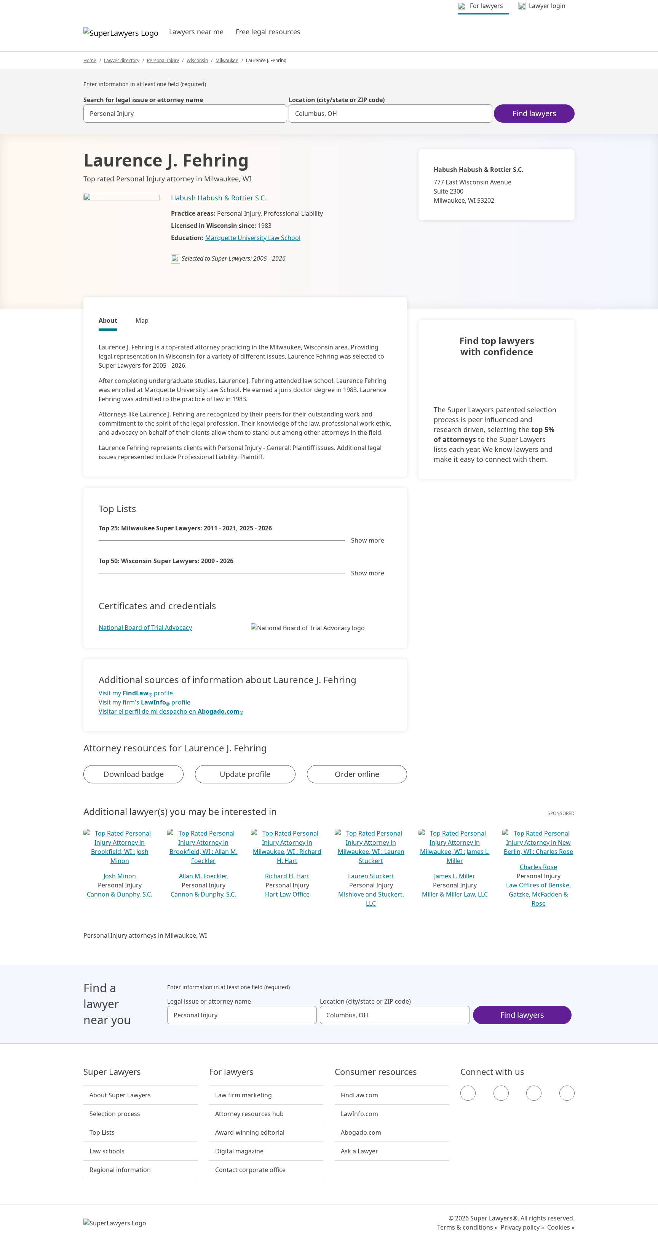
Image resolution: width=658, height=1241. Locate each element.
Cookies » (561, 1227)
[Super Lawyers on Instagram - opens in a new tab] (501, 1093)
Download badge (134, 774)
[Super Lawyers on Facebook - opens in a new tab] (468, 1093)
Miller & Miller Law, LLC (455, 894)
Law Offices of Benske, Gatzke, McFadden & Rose (538, 894)
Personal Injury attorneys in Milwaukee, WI (145, 935)
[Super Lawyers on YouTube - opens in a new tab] (533, 1093)
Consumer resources (376, 1071)
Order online (357, 774)
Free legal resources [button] (268, 31)
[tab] (108, 321)
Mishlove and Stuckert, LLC (371, 899)
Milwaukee (227, 60)
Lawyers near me (196, 31)
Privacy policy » (522, 1227)
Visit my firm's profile (144, 702)
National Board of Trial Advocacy (145, 627)
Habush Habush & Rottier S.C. (219, 197)
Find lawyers (534, 113)
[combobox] (185, 113)
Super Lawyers (112, 1071)
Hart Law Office (287, 894)
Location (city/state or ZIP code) (337, 100)
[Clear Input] (278, 113)
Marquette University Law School (252, 238)
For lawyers (231, 1071)
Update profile (245, 774)
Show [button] (367, 540)
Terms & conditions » (467, 1227)
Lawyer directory (121, 60)
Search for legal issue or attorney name (143, 100)
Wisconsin (197, 60)
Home (89, 60)
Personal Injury (163, 60)
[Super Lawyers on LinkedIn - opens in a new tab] (567, 1093)
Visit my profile (136, 693)
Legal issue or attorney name (209, 1001)
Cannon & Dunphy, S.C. (119, 894)
